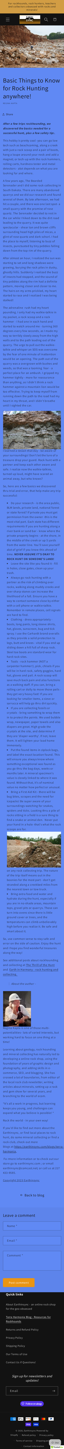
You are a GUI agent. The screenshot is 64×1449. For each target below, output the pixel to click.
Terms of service (24, 1440)
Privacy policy (46, 1435)
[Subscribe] (53, 1390)
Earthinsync (30, 1430)
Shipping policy (44, 1440)
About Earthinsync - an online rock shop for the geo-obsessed (31, 1306)
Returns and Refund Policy (22, 1329)
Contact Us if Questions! (21, 1362)
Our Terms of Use (16, 1354)
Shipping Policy (15, 1346)
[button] (7, 19)
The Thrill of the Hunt (40, 965)
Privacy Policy (14, 1337)
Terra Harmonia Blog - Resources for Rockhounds (28, 1319)
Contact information (34, 1446)
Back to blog (34, 1195)
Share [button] (9, 114)
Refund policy (29, 1435)
